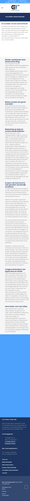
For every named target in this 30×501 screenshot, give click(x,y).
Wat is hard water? (7, 465)
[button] (2, 499)
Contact (4, 473)
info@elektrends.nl (22, 1)
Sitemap (4, 491)
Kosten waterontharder (9, 467)
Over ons (4, 459)
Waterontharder (7, 462)
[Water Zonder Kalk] (15, 8)
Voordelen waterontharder (10, 470)
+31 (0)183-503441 (12, 1)
